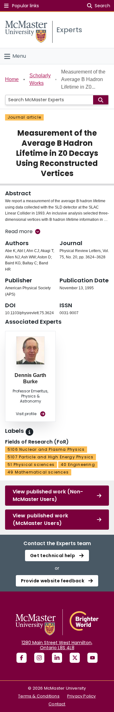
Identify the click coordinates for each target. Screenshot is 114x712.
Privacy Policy (81, 696)
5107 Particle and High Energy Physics (50, 457)
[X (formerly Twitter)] (75, 658)
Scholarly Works (40, 79)
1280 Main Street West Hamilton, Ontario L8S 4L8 (57, 645)
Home (12, 79)
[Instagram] (39, 658)
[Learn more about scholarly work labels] (29, 432)
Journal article (24, 117)
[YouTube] (92, 658)
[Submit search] (100, 99)
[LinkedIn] (57, 658)
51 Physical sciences (31, 464)
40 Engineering (78, 464)
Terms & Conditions (39, 696)
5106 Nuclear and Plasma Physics (46, 449)
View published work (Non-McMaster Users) (48, 495)
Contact (56, 704)
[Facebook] (21, 658)
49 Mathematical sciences (38, 472)
